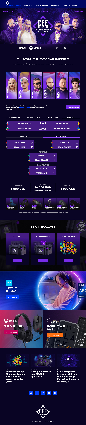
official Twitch (24, 107)
